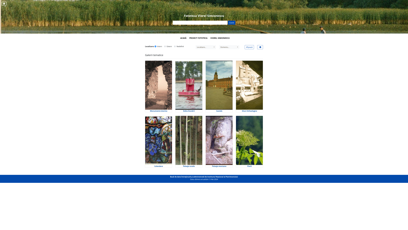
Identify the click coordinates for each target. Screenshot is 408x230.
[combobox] (206, 47)
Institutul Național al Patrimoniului (222, 177)
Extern (169, 46)
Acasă (183, 38)
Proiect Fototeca (198, 38)
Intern (159, 46)
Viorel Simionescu (220, 38)
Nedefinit (180, 46)
